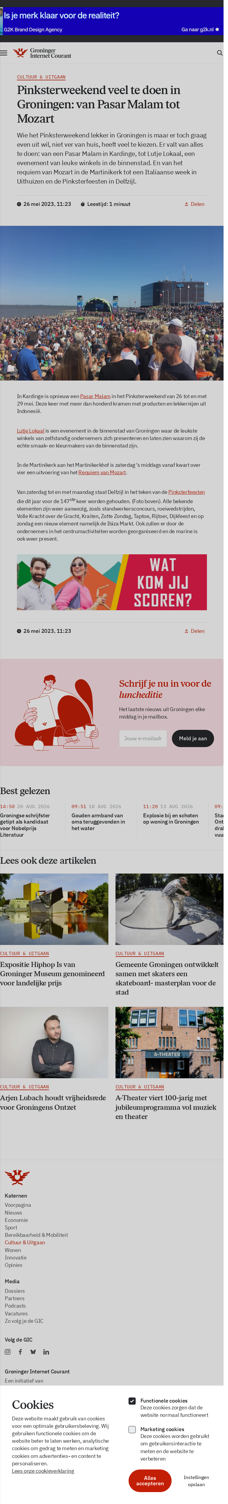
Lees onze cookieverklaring (43, 1470)
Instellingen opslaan (196, 1480)
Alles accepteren (150, 1481)
